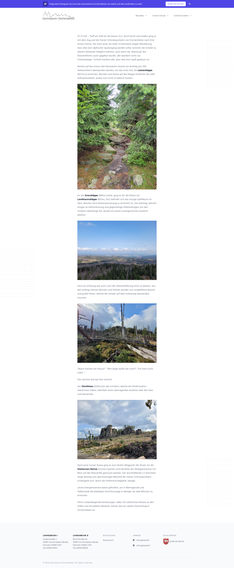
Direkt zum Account (176, 4)
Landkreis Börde (176, 541)
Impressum (108, 540)
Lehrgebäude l (143, 540)
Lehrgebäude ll (143, 545)
